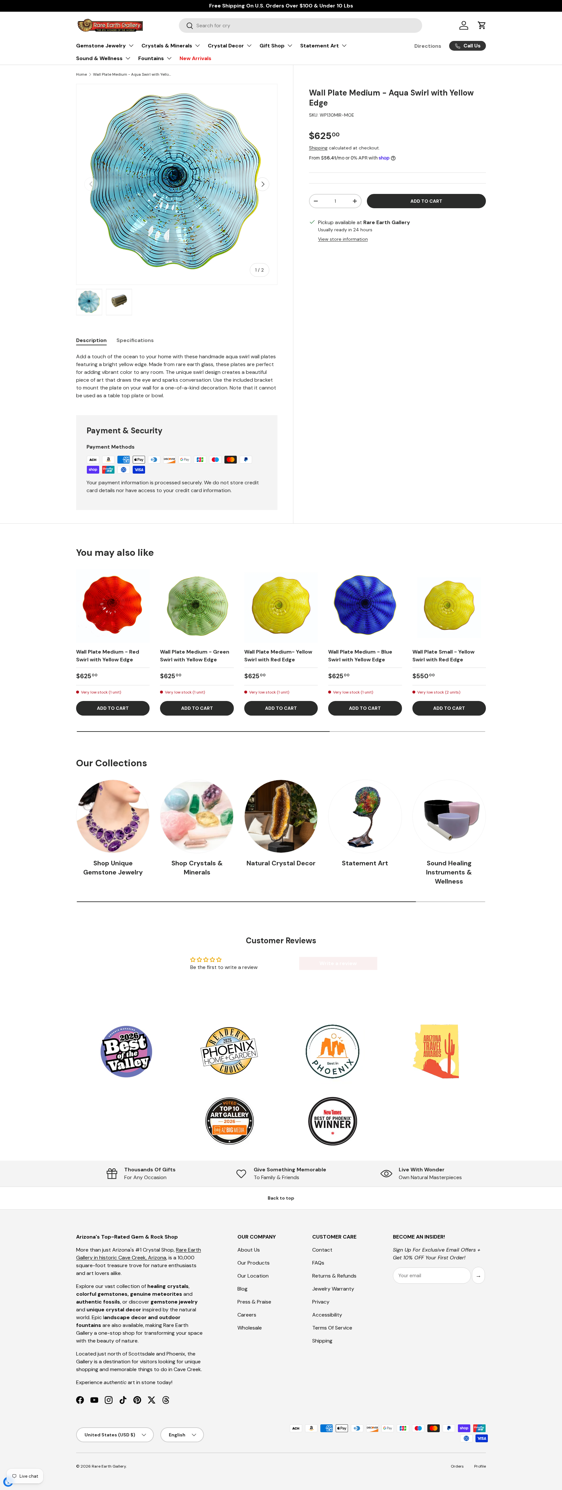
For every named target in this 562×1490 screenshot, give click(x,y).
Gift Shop (272, 45)
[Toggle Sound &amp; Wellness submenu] (128, 58)
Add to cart (426, 201)
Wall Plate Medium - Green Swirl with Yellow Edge (194, 655)
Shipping (318, 148)
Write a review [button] (338, 963)
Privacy (320, 1301)
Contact (322, 1249)
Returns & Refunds (334, 1275)
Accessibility (327, 1314)
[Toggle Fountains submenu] (169, 58)
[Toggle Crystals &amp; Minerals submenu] (197, 45)
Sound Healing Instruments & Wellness (449, 872)
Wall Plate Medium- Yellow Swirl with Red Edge (278, 655)
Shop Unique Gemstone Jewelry (113, 867)
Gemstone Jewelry (101, 45)
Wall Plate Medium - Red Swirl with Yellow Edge (107, 655)
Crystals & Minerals (166, 45)
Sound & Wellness (99, 58)
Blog (242, 1288)
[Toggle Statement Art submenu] (344, 45)
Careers (246, 1314)
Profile (480, 1466)
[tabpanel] (176, 376)
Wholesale (249, 1327)
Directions (427, 46)
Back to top (281, 1198)
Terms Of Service (332, 1327)
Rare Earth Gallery (109, 1466)
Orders (457, 1466)
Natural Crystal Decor (281, 863)
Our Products (253, 1262)
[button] (482, 25)
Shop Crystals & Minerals (197, 867)
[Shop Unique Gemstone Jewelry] (112, 816)
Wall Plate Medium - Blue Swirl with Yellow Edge (360, 655)
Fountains (151, 58)
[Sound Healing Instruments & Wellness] (449, 816)
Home (81, 74)
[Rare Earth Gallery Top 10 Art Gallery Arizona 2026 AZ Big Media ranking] (229, 1122)
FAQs (318, 1262)
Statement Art (319, 45)
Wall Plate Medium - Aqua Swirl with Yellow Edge (132, 74)
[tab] (91, 340)
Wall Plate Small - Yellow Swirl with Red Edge (443, 655)
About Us (248, 1249)
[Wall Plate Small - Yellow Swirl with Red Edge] (449, 606)
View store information (343, 239)
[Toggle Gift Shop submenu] (290, 45)
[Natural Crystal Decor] (281, 816)
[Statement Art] (364, 816)
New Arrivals (195, 58)
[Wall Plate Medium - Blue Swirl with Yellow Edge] (365, 606)
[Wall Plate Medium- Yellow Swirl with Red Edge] (281, 606)
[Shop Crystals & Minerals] (196, 816)
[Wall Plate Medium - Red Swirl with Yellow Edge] (113, 606)
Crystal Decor (226, 45)
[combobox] (300, 25)
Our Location (253, 1275)
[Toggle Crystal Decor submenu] (249, 45)
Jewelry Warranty (333, 1288)
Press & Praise (254, 1301)
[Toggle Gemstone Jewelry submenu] (131, 45)
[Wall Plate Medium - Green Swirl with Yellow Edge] (197, 606)
